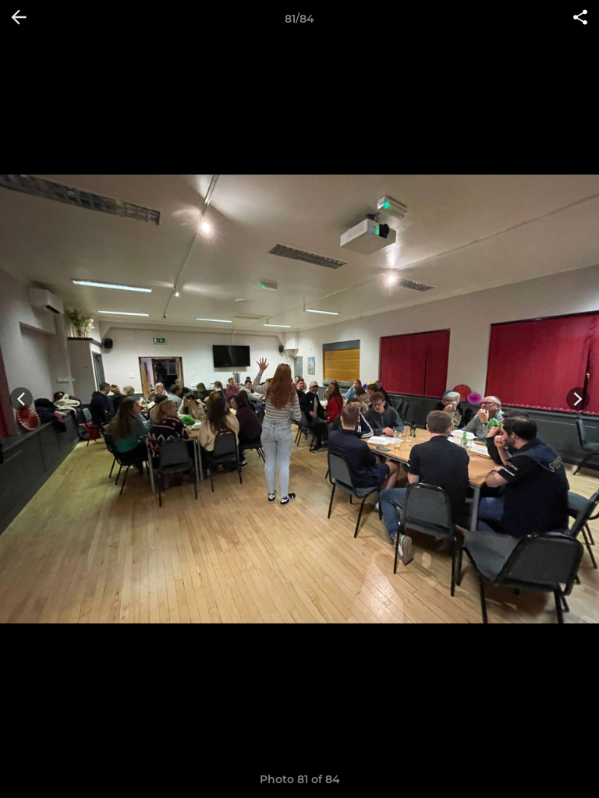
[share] (580, 19)
